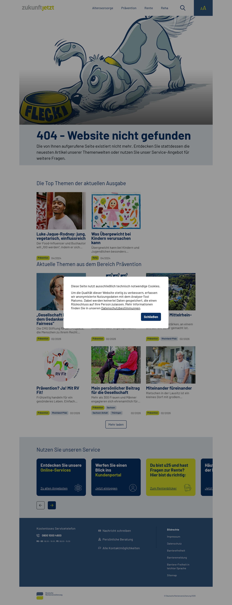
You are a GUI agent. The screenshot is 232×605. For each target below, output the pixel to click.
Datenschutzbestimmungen (120, 308)
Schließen (151, 317)
